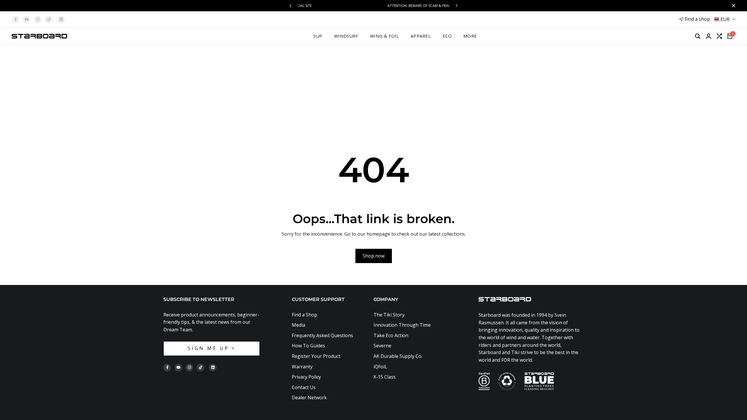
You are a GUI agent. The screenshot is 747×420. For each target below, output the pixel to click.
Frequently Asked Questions (322, 335)
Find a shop (697, 19)
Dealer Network (309, 397)
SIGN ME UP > (212, 348)
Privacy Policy (306, 377)
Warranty (302, 366)
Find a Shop (304, 315)
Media (298, 325)
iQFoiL (380, 366)
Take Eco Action (391, 335)
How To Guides (308, 345)
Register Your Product (316, 356)
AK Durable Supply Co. (398, 356)
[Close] (732, 5)
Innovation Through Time (402, 325)
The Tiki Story (389, 315)
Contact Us (304, 387)
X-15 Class (385, 377)
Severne (382, 345)
